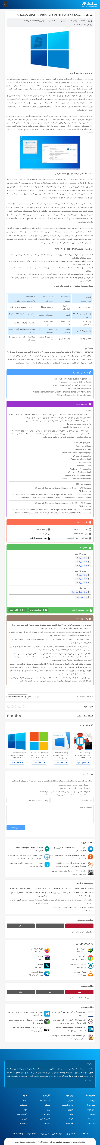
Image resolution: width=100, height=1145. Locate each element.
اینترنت (93, 1114)
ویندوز (89, 696)
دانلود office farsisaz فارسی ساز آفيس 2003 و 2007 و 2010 (69, 1014)
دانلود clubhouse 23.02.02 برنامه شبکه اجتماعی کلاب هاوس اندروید (69, 872)
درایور (25, 1100)
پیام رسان (46, 1114)
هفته (79, 925)
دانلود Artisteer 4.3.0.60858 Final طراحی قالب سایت (29, 888)
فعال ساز (69, 1123)
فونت (70, 1118)
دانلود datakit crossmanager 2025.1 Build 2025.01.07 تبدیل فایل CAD (71, 1029)
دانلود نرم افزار (57, 1133)
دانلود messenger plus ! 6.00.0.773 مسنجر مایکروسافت (27, 849)
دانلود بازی (70, 1133)
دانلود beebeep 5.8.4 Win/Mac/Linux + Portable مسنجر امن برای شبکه (68, 1037)
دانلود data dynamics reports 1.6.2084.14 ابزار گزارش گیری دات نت (26, 1029)
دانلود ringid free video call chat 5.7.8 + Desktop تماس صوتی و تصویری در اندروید (71, 865)
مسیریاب (46, 1123)
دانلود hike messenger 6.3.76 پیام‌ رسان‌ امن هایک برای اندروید (26, 865)
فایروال (24, 1118)
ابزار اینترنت (91, 1123)
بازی (71, 1114)
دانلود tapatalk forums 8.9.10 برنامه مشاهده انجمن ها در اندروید (68, 857)
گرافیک (24, 1109)
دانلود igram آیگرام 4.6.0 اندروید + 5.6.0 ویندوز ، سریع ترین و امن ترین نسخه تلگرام (25, 857)
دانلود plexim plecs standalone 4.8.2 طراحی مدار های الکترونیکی (25, 1014)
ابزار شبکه (92, 1118)
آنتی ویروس (22, 1114)
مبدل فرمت (91, 1109)
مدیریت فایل (45, 1118)
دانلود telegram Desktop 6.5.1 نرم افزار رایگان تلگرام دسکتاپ (70, 849)
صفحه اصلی (83, 1133)
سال (20, 925)
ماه (50, 925)
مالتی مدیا (91, 1105)
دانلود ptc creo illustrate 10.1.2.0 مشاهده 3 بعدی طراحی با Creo (25, 1021)
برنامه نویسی (67, 1105)
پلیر (48, 1109)
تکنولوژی (23, 1123)
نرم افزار (93, 1100)
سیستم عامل (80, 696)
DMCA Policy (17, 1133)
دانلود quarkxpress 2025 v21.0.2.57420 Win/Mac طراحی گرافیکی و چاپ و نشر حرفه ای (68, 1021)
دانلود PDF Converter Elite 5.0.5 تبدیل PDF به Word (73, 888)
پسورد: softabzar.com (38, 538)
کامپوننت (23, 1105)
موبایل (70, 1109)
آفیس (70, 1100)
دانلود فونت (31, 1133)
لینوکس (47, 1105)
